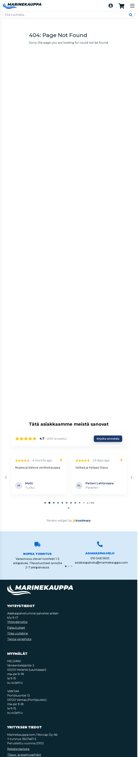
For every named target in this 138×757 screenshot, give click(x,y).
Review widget (57, 520)
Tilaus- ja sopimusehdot (24, 754)
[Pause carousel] (68, 508)
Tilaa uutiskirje (17, 633)
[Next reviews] (131, 477)
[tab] (45, 503)
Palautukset (16, 627)
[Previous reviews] (5, 477)
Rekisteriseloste (18, 749)
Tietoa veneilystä (19, 639)
